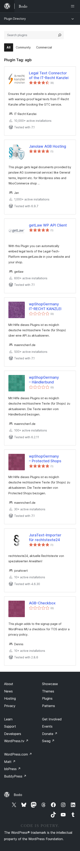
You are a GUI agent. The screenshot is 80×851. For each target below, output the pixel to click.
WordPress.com (18, 754)
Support (10, 726)
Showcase (50, 684)
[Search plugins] (60, 35)
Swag (48, 741)
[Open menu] (73, 6)
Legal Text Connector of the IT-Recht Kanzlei (49, 75)
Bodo (18, 795)
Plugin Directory (15, 18)
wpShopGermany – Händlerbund (44, 379)
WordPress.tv (16, 741)
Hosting (10, 698)
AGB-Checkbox (42, 603)
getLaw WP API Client (48, 225)
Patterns (48, 706)
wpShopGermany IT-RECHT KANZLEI (45, 306)
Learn (8, 719)
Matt (10, 762)
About (8, 684)
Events (47, 726)
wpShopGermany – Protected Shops (45, 458)
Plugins (47, 698)
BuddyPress (15, 776)
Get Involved (52, 719)
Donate (49, 734)
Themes (48, 691)
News (8, 691)
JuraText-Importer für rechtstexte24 (45, 537)
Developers (12, 734)
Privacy (9, 706)
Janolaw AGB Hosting (47, 146)
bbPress (12, 769)
